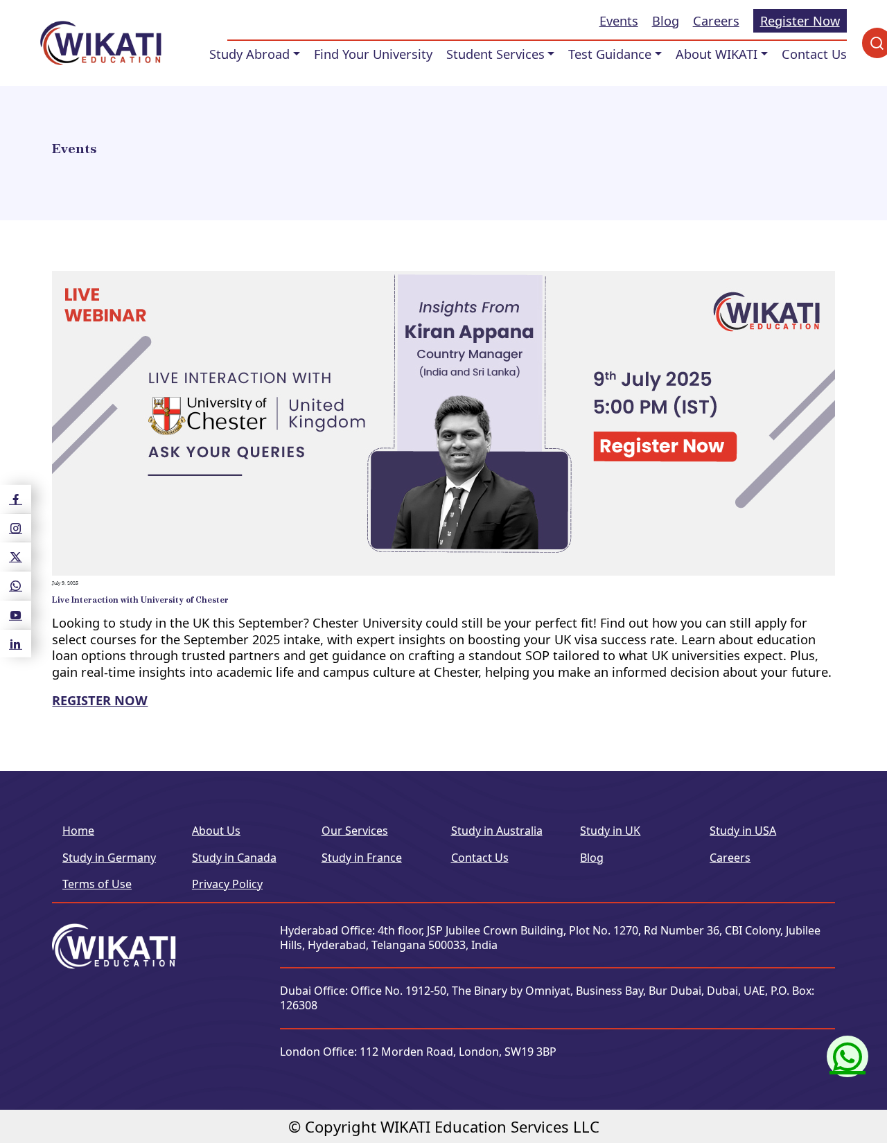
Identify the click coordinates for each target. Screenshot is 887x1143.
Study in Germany (109, 857)
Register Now (800, 20)
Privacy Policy (227, 884)
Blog (665, 20)
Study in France (362, 857)
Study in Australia (497, 830)
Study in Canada (234, 857)
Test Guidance (609, 54)
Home (78, 830)
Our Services (355, 830)
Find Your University (373, 54)
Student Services (495, 54)
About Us (216, 830)
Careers (716, 20)
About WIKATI (716, 54)
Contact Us (814, 54)
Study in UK (610, 830)
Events (618, 20)
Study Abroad (249, 54)
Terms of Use (97, 884)
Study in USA (743, 830)
